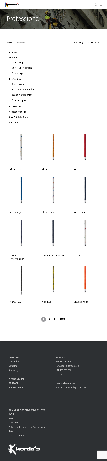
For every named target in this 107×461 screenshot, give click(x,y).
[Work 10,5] (85, 192)
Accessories (15, 106)
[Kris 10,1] (53, 281)
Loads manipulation (22, 95)
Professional (15, 79)
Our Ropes (11, 52)
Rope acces (18, 84)
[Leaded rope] (85, 281)
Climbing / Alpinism (22, 68)
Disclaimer (13, 422)
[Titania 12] (21, 149)
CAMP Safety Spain (18, 117)
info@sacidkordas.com (68, 366)
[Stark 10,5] (21, 192)
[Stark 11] (85, 149)
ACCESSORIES (15, 387)
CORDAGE (13, 383)
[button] (101, 4)
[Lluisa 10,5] (53, 192)
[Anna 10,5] (21, 281)
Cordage (13, 122)
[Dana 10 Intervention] (21, 235)
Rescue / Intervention (23, 89)
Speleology (17, 73)
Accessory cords (17, 111)
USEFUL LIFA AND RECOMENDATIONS (27, 409)
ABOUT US (61, 357)
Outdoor (13, 57)
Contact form (62, 374)
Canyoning (17, 62)
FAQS (11, 414)
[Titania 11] (53, 149)
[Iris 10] (85, 235)
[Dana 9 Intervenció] (53, 235)
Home (9, 42)
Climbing (12, 366)
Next (62, 319)
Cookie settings (16, 435)
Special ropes (19, 100)
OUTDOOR (13, 357)
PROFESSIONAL (16, 378)
